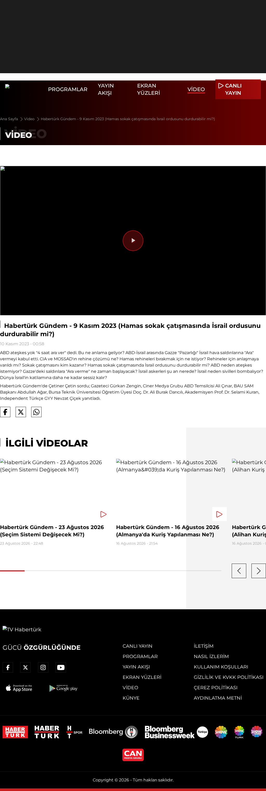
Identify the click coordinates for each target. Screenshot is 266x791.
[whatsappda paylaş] (36, 412)
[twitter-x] (25, 667)
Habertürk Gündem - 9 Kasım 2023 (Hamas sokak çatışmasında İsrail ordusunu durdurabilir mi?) (128, 119)
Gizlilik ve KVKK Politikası (228, 677)
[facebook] (8, 667)
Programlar (68, 89)
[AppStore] (19, 688)
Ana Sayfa (9, 119)
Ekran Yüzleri (142, 677)
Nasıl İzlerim (211, 656)
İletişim (204, 646)
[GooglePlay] (62, 688)
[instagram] (43, 667)
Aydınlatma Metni (218, 698)
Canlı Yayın (137, 646)
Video (196, 89)
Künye (131, 698)
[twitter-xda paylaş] (21, 412)
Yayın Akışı (136, 667)
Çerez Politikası (215, 688)
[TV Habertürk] (24, 89)
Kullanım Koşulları (221, 667)
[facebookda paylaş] (5, 412)
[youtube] (61, 667)
